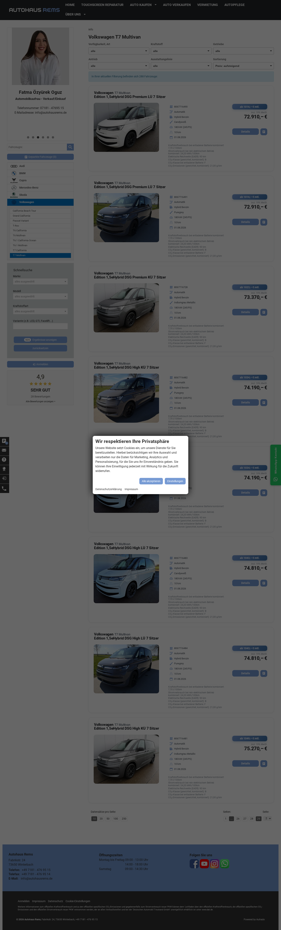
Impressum (131, 489)
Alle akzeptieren (151, 481)
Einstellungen (175, 481)
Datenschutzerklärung (108, 489)
